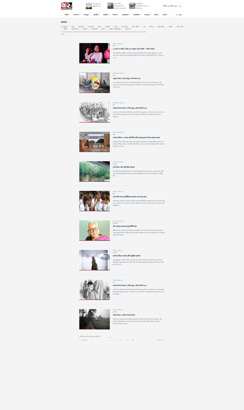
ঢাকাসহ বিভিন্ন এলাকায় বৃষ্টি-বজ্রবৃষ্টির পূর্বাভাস (126, 256)
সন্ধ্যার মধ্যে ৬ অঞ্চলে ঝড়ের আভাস (124, 315)
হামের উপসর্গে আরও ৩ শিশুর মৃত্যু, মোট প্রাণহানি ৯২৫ (130, 108)
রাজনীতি (97, 15)
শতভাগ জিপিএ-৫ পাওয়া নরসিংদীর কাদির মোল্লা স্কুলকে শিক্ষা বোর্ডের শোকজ (136, 138)
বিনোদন (116, 15)
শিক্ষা (114, 46)
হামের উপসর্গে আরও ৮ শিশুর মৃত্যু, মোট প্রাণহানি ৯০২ (130, 285)
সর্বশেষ (67, 15)
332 (127, 340)
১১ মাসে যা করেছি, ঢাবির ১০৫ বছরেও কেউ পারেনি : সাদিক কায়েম (134, 49)
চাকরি (157, 15)
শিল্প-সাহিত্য (115, 223)
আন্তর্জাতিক (126, 15)
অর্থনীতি (106, 15)
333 (133, 340)
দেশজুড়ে (87, 15)
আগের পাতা (84, 340)
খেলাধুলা (148, 15)
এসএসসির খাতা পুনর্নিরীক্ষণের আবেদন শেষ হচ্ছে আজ (129, 197)
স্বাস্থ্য (114, 75)
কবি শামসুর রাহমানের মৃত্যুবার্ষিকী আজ (125, 226)
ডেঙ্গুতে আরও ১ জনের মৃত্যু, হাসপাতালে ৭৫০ (127, 78)
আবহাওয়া (115, 164)
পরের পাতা (159, 340)
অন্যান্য (166, 15)
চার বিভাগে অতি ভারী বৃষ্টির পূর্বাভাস (124, 167)
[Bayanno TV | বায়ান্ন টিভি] (66, 6)
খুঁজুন (180, 15)
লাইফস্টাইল (137, 15)
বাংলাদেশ (78, 15)
